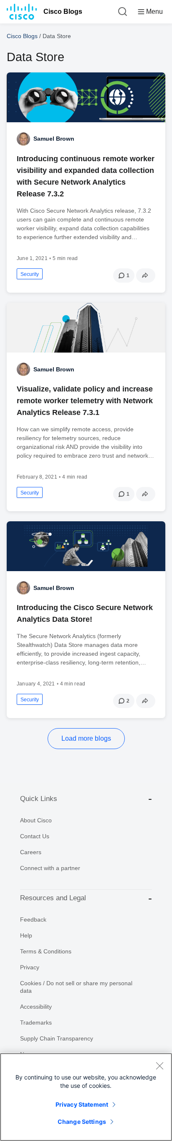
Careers (30, 852)
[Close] (159, 1065)
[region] (86, 1097)
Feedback (33, 919)
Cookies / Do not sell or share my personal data (76, 987)
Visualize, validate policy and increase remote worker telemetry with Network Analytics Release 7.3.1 (85, 401)
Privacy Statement (82, 1104)
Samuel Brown (53, 138)
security (29, 274)
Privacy (29, 967)
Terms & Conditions (45, 951)
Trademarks (36, 1022)
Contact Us (34, 836)
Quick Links (38, 799)
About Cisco (36, 820)
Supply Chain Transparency (56, 1038)
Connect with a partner (50, 868)
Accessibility (36, 1006)
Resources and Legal (53, 898)
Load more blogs (86, 738)
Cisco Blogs (62, 11)
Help (26, 935)
